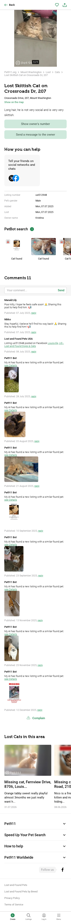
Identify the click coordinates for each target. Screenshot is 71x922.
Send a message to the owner (35, 134)
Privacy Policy (12, 898)
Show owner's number (35, 124)
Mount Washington (31, 72)
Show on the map (14, 102)
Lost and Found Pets (15, 885)
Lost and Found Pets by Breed (20, 891)
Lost (48, 72)
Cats (57, 72)
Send (61, 290)
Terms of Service (13, 904)
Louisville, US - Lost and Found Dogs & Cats (34, 345)
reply (33, 313)
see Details (10, 365)
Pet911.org (10, 72)
